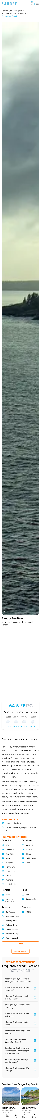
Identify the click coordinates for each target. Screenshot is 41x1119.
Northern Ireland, (26, 622)
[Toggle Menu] (37, 4)
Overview (6, 739)
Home (4, 10)
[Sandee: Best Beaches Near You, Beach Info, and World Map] (9, 3)
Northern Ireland (9, 13)
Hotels (34, 739)
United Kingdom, (11, 622)
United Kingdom (15, 10)
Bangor (21, 13)
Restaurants (21, 739)
